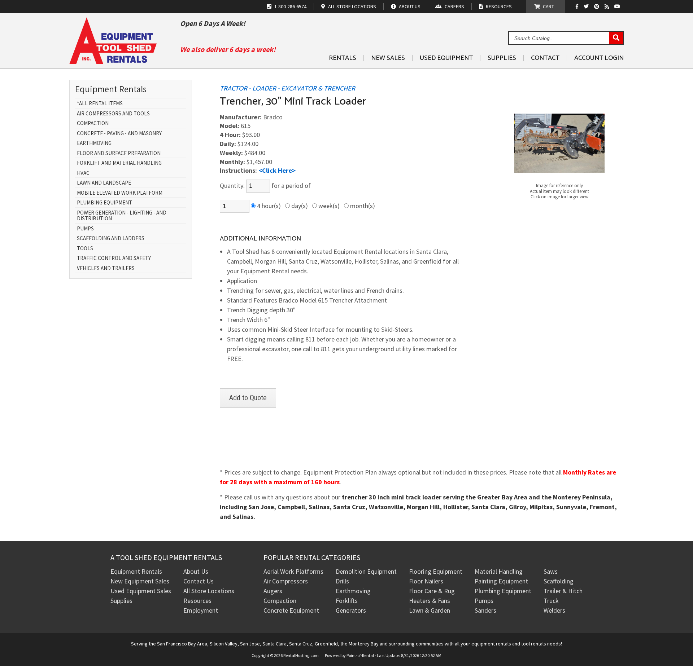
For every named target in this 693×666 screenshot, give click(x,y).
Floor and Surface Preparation (119, 153)
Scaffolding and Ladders (110, 238)
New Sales (388, 58)
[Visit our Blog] (608, 6)
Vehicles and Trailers (106, 268)
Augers (272, 591)
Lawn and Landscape (104, 183)
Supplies (502, 58)
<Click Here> (277, 170)
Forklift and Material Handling (119, 163)
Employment (200, 610)
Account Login (599, 58)
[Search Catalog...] (616, 38)
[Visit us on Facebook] (579, 6)
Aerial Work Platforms (293, 571)
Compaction (93, 123)
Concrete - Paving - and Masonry (119, 134)
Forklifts (347, 600)
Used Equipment (446, 58)
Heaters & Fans (429, 600)
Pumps (85, 229)
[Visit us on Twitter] (587, 6)
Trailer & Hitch (563, 591)
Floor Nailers (426, 581)
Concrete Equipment (291, 610)
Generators (351, 610)
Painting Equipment (501, 581)
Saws (551, 571)
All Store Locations (208, 591)
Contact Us (198, 581)
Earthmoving (94, 143)
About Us (195, 571)
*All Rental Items (100, 104)
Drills (342, 581)
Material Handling (499, 571)
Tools (85, 249)
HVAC (83, 173)
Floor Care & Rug (432, 591)
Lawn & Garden (429, 610)
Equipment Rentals (136, 571)
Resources (197, 600)
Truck (551, 600)
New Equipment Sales (139, 581)
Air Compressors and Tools (113, 114)
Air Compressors (285, 581)
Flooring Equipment (435, 571)
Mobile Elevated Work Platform (119, 193)
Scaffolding (559, 581)
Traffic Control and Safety (114, 258)
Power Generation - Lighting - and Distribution (121, 216)
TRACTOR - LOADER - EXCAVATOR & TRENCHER (287, 88)
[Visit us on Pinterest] (597, 6)
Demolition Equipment (366, 571)
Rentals (342, 58)
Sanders (485, 610)
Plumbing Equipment (104, 203)
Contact (545, 58)
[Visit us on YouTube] (618, 6)
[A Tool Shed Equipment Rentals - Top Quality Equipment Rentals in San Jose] (113, 61)
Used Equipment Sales (140, 591)
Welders (554, 610)
